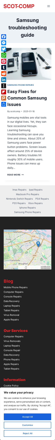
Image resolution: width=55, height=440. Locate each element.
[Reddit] (4, 73)
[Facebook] (4, 37)
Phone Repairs (12, 359)
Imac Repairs (19, 189)
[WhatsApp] (4, 55)
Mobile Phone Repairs (16, 287)
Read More (15, 174)
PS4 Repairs (42, 198)
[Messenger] (4, 43)
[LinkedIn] (4, 80)
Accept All (27, 416)
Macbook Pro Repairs (27, 194)
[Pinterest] (4, 61)
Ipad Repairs (35, 189)
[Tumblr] (4, 67)
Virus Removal (11, 314)
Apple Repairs (11, 319)
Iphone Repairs (27, 207)
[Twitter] (4, 49)
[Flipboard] (4, 92)
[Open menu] (48, 6)
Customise (27, 425)
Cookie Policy (11, 385)
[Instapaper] (4, 86)
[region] (27, 413)
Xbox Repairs (35, 203)
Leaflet (21, 266)
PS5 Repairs (19, 203)
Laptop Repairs (12, 305)
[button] (38, 244)
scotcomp (15, 111)
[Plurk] (4, 98)
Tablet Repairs (11, 310)
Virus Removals (12, 341)
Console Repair (12, 350)
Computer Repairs (13, 291)
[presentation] (27, 64)
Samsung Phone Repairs (20, 85)
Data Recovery (11, 301)
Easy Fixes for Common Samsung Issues (27, 98)
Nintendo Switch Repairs (19, 198)
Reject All (27, 433)
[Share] (4, 104)
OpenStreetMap (33, 266)
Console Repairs (13, 296)
